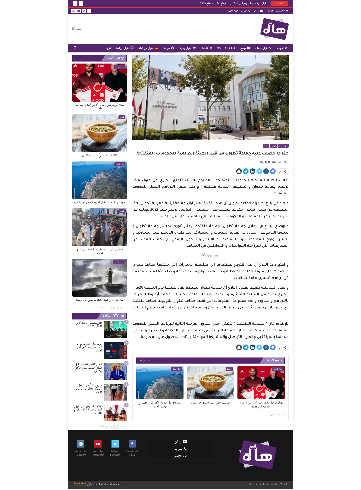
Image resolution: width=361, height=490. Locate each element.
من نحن (256, 11)
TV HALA (223, 48)
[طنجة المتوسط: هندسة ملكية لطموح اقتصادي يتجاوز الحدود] (160, 382)
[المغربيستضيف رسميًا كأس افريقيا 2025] (115, 329)
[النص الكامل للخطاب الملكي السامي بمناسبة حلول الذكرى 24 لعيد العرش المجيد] (115, 371)
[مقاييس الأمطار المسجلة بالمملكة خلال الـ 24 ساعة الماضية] (115, 392)
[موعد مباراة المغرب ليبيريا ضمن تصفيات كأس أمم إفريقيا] (115, 350)
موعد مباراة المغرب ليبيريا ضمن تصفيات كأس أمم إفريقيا (89, 347)
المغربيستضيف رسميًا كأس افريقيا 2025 (89, 324)
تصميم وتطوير (115, 484)
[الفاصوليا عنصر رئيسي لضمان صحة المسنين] (210, 382)
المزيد (108, 48)
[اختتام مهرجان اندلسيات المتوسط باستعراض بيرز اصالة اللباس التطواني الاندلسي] (99, 227)
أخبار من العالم (146, 48)
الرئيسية (280, 48)
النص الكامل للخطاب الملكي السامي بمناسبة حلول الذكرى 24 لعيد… (88, 368)
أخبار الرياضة (122, 48)
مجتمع (243, 48)
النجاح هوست (97, 484)
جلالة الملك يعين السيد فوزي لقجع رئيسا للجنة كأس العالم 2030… (88, 410)
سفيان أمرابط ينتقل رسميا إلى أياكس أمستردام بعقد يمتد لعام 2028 (234, 3)
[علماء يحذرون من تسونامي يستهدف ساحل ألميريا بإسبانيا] (99, 278)
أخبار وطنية (185, 48)
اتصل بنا (243, 11)
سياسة (167, 48)
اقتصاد (204, 48)
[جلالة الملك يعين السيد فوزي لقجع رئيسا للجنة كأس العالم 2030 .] (115, 413)
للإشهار (230, 11)
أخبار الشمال (261, 48)
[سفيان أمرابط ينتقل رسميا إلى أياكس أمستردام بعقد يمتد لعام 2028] (261, 382)
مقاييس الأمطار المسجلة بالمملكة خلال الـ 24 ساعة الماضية (88, 389)
